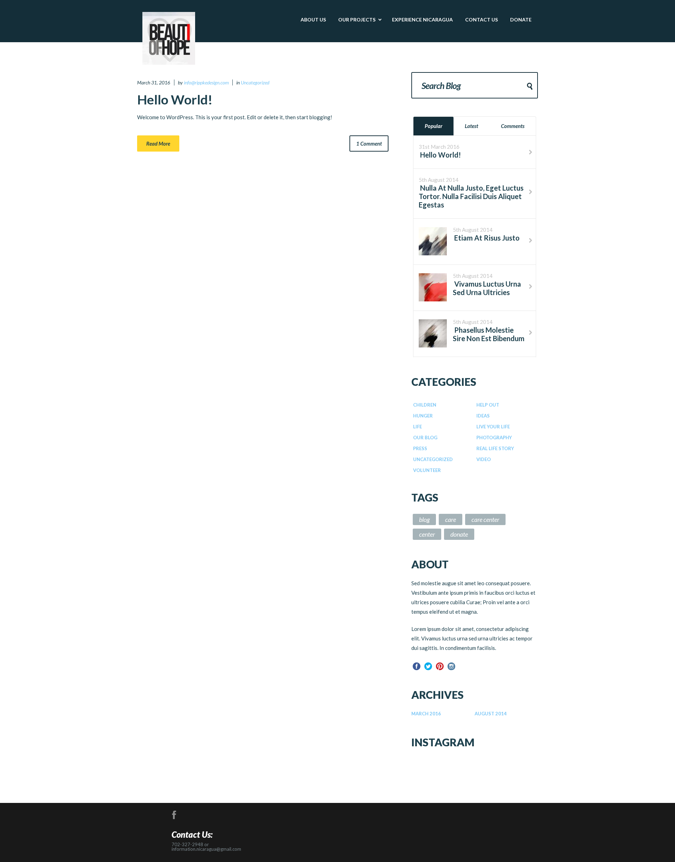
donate (459, 534)
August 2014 (491, 713)
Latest (471, 126)
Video (483, 459)
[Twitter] (428, 666)
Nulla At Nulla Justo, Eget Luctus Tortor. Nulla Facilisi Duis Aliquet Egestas (471, 196)
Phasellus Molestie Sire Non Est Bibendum (489, 334)
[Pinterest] (440, 666)
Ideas (483, 416)
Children (424, 405)
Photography (494, 437)
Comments (513, 126)
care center (485, 519)
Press (420, 448)
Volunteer (427, 470)
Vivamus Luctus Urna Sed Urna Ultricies (487, 288)
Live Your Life (493, 426)
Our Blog (425, 437)
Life (417, 426)
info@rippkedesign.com (206, 82)
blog (424, 519)
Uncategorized (255, 82)
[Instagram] (451, 666)
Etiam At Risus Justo (486, 238)
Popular (433, 126)
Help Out (487, 405)
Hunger (423, 416)
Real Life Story (495, 448)
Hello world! (175, 99)
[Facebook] (416, 666)
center (427, 534)
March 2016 (426, 713)
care (450, 519)
